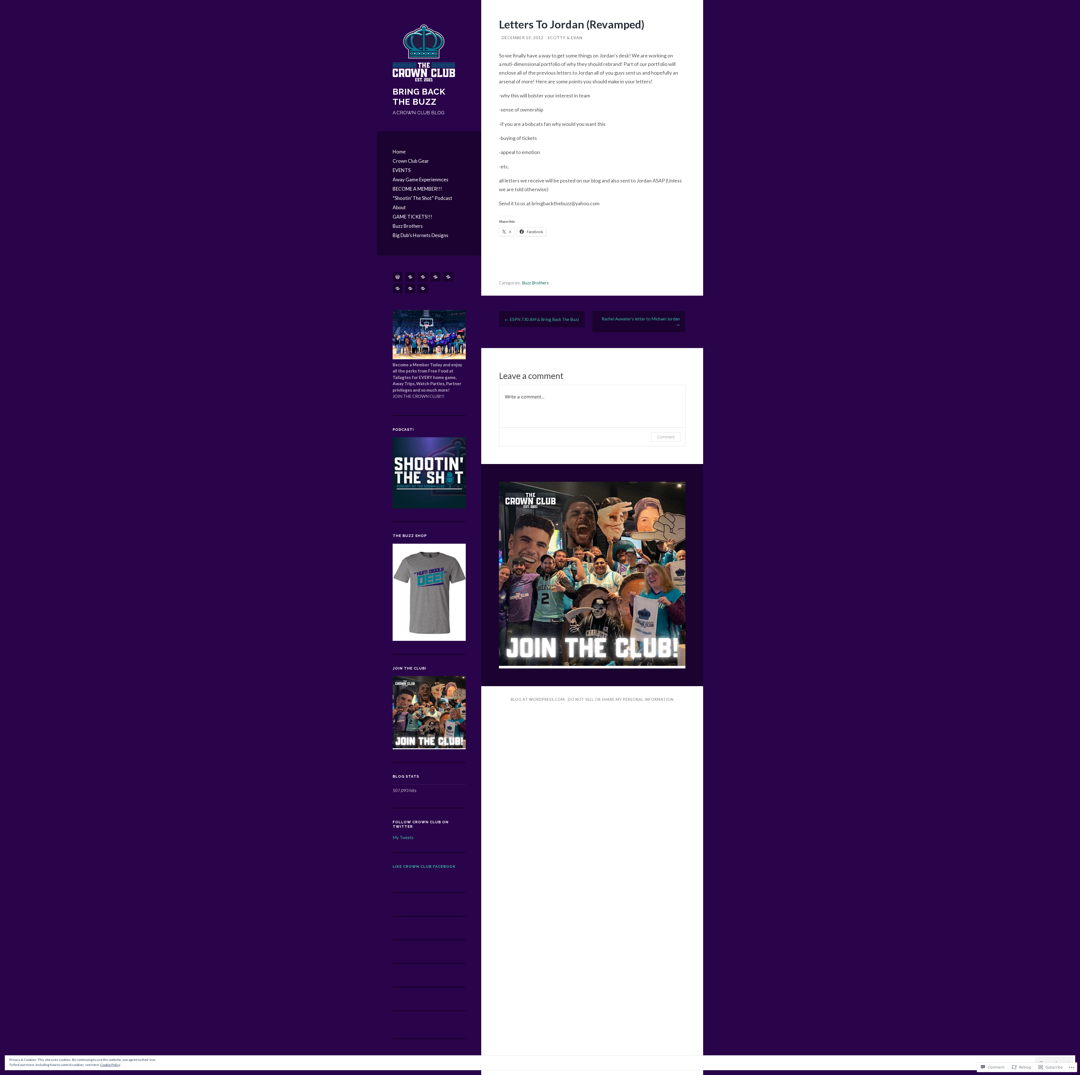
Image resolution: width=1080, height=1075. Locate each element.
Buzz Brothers (408, 226)
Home (399, 152)
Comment (666, 436)
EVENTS (402, 170)
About (399, 207)
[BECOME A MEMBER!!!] (449, 277)
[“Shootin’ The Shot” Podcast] (398, 288)
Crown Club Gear (411, 161)
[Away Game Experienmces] (436, 277)
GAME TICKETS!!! (412, 217)
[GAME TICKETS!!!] (424, 288)
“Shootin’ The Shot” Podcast (422, 198)
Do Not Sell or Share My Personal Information (621, 699)
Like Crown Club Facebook (424, 866)
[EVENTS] (424, 277)
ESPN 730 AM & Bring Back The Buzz (542, 319)
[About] (411, 288)
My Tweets (403, 837)
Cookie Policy (110, 1065)
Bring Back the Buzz (419, 97)
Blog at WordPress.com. (538, 699)
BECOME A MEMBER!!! (417, 189)
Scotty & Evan (565, 37)
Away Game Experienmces (420, 179)
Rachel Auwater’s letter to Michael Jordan (641, 321)
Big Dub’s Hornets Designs (420, 235)
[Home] (398, 277)
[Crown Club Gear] (411, 277)
